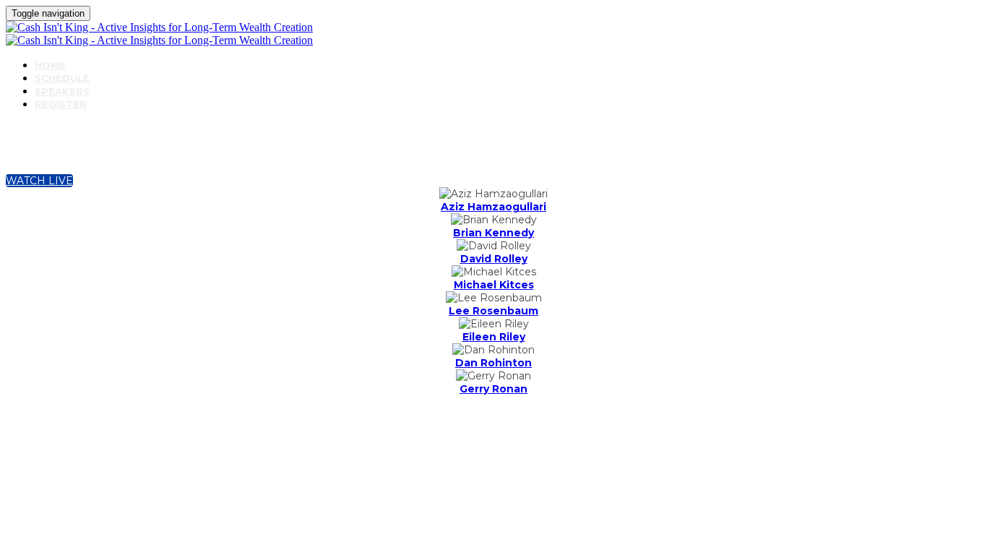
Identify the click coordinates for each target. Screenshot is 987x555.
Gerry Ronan (493, 388)
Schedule (62, 78)
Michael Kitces (494, 284)
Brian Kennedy (493, 232)
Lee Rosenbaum (493, 310)
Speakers (62, 91)
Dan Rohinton (493, 362)
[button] (39, 180)
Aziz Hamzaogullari (493, 206)
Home (50, 65)
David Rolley (493, 258)
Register (61, 104)
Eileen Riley (493, 336)
